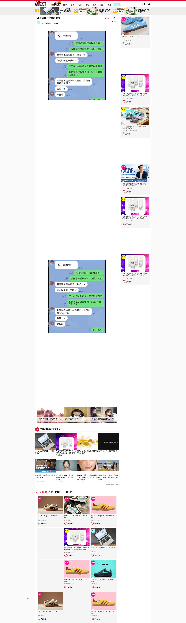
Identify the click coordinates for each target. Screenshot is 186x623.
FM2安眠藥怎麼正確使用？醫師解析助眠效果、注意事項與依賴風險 (66, 453)
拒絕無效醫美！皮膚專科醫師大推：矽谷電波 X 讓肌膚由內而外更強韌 (87, 477)
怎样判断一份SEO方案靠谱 (107, 451)
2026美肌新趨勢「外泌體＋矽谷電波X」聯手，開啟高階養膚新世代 (66, 477)
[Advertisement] (77, 111)
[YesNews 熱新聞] (40, 6)
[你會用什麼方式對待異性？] (103, 415)
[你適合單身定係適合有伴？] (50, 415)
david (56, 23)
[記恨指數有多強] (77, 415)
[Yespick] (56, 5)
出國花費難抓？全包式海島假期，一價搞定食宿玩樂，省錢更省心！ (108, 477)
